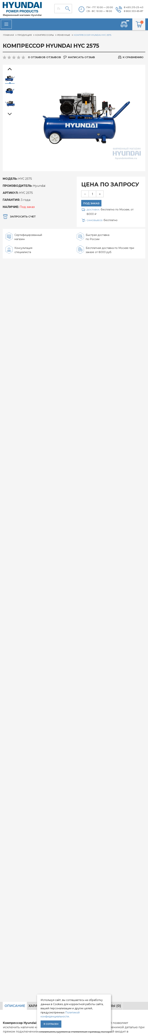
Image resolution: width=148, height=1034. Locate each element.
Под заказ (91, 203)
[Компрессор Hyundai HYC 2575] (10, 78)
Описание (15, 1006)
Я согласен (50, 1024)
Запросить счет (23, 216)
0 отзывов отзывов (44, 57)
